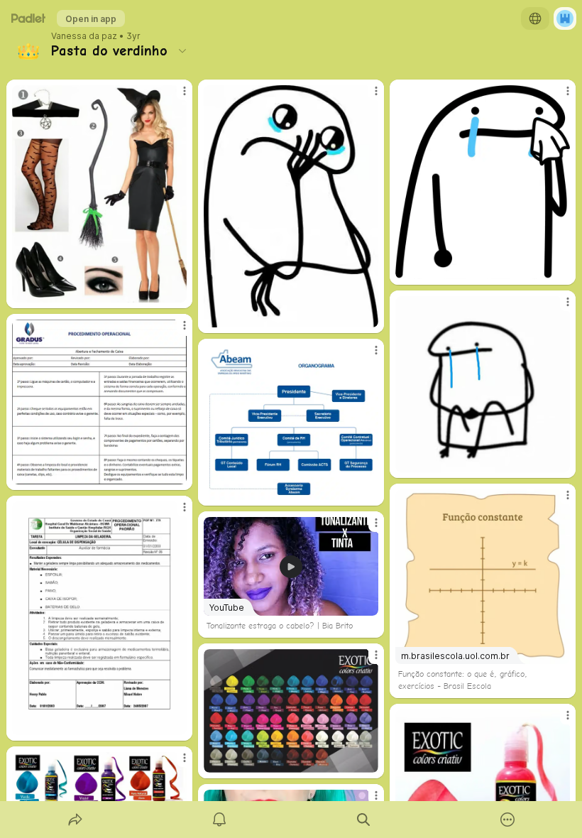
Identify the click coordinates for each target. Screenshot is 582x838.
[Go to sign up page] (565, 18)
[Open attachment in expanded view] (99, 194)
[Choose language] (535, 18)
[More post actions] (175, 96)
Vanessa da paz (84, 36)
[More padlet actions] (507, 819)
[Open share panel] (75, 819)
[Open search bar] (363, 819)
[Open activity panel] (219, 819)
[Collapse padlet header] (182, 50)
